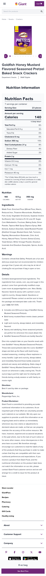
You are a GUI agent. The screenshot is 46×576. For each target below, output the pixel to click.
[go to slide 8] (28, 56)
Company (8, 543)
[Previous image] (5, 56)
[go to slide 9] (30, 56)
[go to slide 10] (33, 56)
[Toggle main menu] (4, 3)
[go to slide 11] (36, 56)
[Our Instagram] (23, 552)
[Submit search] (41, 11)
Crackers (19, 19)
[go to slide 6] (23, 56)
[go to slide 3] (15, 56)
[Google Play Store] (30, 559)
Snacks (11, 19)
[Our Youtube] (40, 552)
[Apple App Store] (14, 559)
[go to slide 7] (25, 56)
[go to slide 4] (17, 56)
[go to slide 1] (10, 56)
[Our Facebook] (14, 552)
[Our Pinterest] (6, 552)
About (7, 525)
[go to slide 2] (12, 56)
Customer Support (12, 534)
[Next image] (40, 56)
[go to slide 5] (20, 56)
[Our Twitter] (31, 552)
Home (4, 19)
